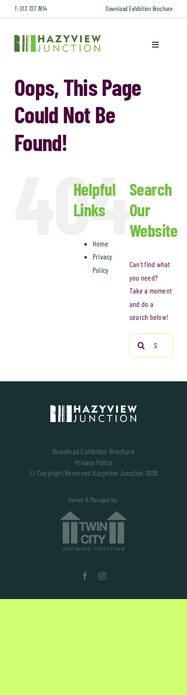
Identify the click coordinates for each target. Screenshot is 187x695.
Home (100, 243)
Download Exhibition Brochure (139, 8)
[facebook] (85, 576)
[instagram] (102, 576)
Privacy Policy (93, 462)
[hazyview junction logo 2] (93, 408)
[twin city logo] (93, 514)
